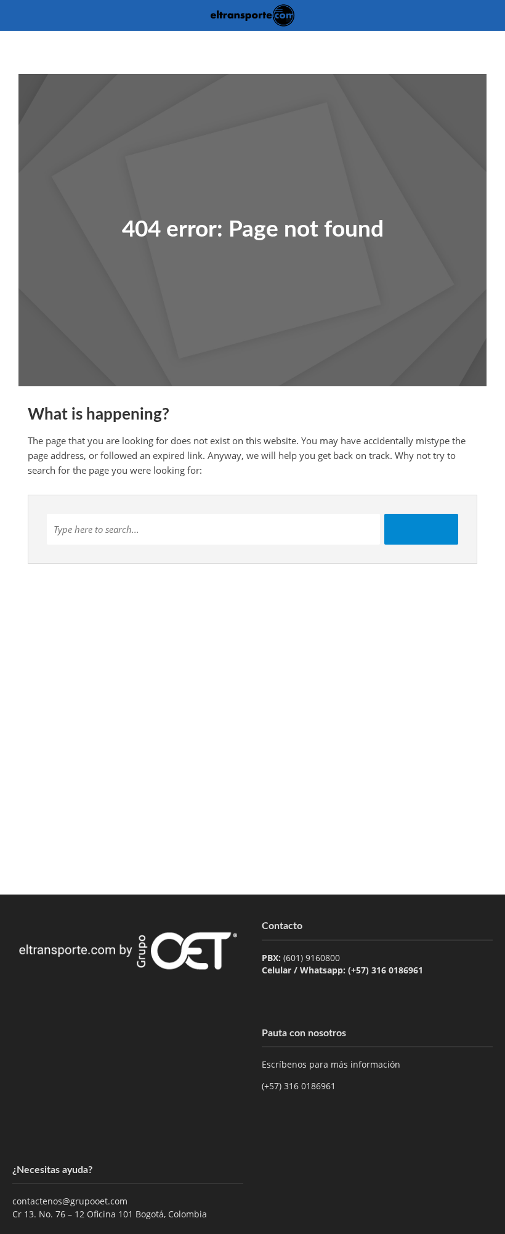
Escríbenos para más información (332, 1064)
